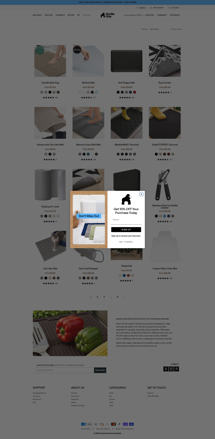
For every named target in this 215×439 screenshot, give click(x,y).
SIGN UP (126, 229)
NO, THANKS (126, 242)
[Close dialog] (141, 194)
